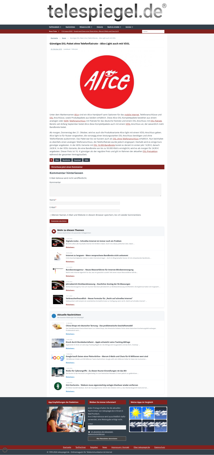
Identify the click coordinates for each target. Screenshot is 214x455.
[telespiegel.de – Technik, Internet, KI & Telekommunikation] (107, 12)
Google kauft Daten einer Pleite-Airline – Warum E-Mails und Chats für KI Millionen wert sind (107, 356)
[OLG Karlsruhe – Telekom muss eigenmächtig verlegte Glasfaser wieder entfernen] (58, 386)
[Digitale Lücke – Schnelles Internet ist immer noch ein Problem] (58, 242)
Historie (100, 27)
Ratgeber (94, 447)
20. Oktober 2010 (56, 49)
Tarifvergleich (54, 27)
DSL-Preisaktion (150, 151)
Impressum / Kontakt (120, 447)
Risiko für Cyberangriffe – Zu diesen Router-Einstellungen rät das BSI (96, 371)
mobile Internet (131, 114)
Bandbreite (66, 160)
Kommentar (55, 182)
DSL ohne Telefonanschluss (126, 138)
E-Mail (52, 207)
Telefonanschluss (77, 121)
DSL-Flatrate (156, 121)
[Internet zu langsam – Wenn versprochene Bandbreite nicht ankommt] (58, 256)
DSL (51, 117)
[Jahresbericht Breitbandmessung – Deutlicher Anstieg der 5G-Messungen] (58, 285)
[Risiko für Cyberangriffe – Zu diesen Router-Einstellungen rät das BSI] (58, 371)
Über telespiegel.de (142, 447)
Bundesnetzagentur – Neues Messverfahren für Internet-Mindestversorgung (99, 269)
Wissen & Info (85, 27)
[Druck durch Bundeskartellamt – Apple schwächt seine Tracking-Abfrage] (58, 343)
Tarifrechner (81, 447)
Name (52, 199)
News (104, 447)
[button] (5, 450)
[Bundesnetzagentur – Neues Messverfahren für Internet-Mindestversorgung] (58, 270)
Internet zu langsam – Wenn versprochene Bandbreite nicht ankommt (97, 255)
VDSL (128, 124)
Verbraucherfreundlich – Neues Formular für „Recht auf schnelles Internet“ (99, 298)
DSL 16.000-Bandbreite (104, 145)
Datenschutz (159, 447)
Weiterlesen (70, 247)
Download (77, 160)
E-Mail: (90, 424)
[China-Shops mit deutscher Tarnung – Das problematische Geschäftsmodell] (58, 326)
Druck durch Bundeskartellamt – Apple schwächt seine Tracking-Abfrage (98, 342)
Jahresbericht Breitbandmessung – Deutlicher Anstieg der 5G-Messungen (98, 284)
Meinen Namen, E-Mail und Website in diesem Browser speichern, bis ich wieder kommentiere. (96, 215)
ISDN (66, 121)
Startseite (67, 447)
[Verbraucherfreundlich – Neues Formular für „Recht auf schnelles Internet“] (58, 299)
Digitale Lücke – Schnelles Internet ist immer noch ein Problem (93, 241)
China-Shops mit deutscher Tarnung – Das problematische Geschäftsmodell (99, 325)
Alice (76, 114)
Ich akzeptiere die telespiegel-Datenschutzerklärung (100, 433)
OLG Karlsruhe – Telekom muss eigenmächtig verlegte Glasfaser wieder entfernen (102, 385)
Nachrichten (70, 27)
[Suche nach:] (153, 31)
